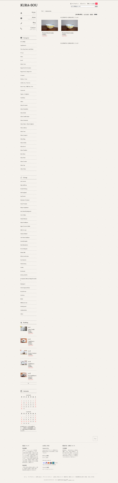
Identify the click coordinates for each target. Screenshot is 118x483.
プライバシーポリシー (47, 476)
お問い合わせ (39, 476)
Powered (56, 479)
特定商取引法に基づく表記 (81, 476)
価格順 (91, 14)
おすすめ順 (86, 14)
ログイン (84, 3)
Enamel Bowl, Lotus (48, 33)
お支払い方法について (58, 476)
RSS (89, 476)
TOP (42, 11)
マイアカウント (75, 3)
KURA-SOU (28, 5)
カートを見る (93, 3)
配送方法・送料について (69, 476)
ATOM (92, 476)
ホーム (25, 476)
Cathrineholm (48, 11)
